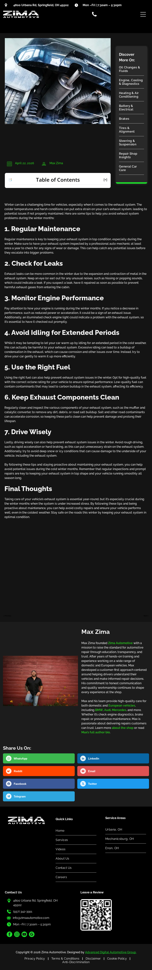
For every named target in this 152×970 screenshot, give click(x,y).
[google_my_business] (31, 935)
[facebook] (9, 935)
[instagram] (17, 935)
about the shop (122, 728)
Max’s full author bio (95, 732)
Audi (107, 710)
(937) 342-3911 (22, 911)
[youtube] (24, 935)
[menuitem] (131, 69)
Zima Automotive (120, 643)
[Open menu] (143, 14)
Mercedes (119, 710)
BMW (99, 710)
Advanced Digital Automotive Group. (110, 952)
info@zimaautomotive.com (31, 918)
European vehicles (121, 705)
